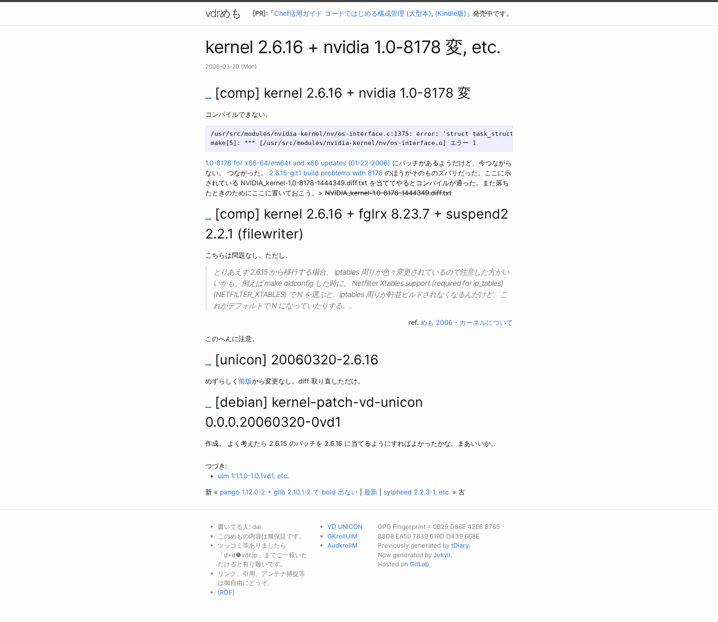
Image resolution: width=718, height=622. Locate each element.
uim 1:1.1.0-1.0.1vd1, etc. (253, 476)
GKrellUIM (342, 536)
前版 (245, 381)
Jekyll (441, 555)
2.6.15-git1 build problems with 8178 (326, 173)
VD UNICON (344, 527)
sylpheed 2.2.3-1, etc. (417, 492)
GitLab (419, 564)
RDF (226, 592)
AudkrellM (342, 545)
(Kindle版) (450, 13)
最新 (370, 492)
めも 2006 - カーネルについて (466, 322)
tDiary (459, 545)
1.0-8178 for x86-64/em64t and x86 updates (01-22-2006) (297, 163)
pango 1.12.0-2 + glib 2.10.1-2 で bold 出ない (289, 492)
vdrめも (223, 13)
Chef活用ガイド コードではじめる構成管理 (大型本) (352, 13)
